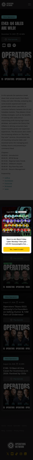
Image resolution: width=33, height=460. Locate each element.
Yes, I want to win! (16, 249)
